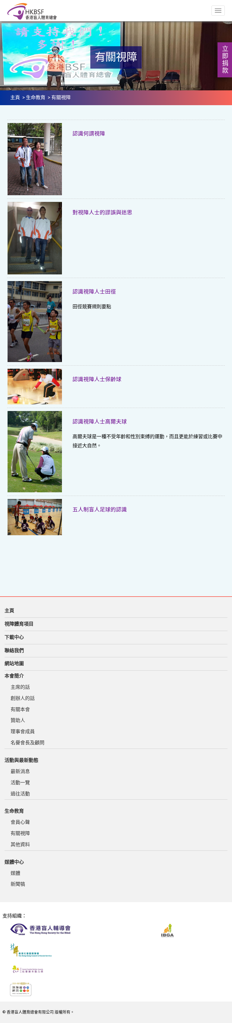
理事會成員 (23, 731)
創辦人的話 (23, 698)
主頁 (15, 97)
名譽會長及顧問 (27, 743)
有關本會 (20, 709)
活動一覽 (20, 782)
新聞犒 (18, 884)
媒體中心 (14, 862)
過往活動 (20, 794)
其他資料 (20, 844)
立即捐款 (224, 59)
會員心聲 (20, 822)
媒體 (15, 873)
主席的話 (20, 687)
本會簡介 (14, 676)
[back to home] (32, 11)
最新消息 (20, 771)
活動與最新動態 (21, 760)
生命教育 (35, 97)
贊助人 (18, 720)
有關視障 (20, 833)
